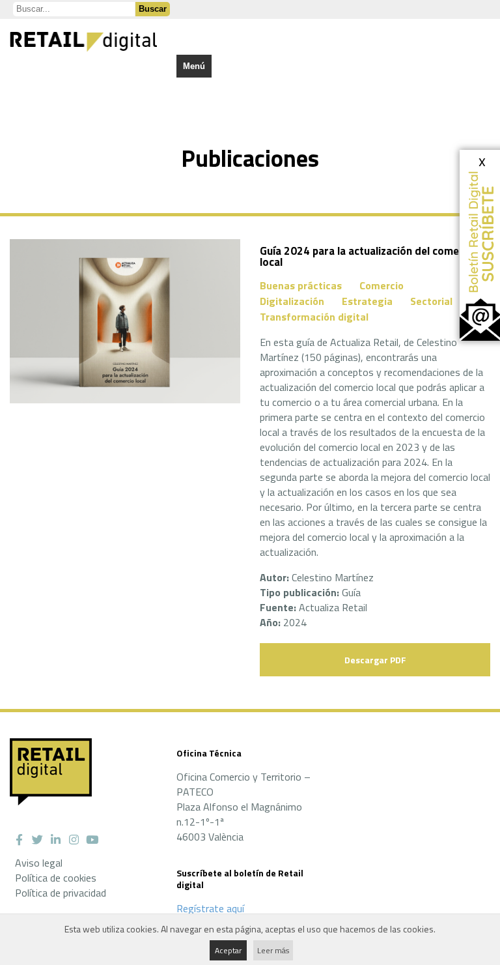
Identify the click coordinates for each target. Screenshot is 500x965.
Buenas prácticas (301, 285)
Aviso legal (38, 863)
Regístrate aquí (210, 908)
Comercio (381, 285)
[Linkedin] (55, 839)
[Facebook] (19, 839)
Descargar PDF (375, 660)
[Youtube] (92, 839)
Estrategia (367, 301)
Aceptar (228, 950)
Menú (194, 66)
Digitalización (292, 301)
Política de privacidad (60, 892)
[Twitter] (37, 839)
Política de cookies (55, 878)
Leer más (273, 950)
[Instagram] (73, 839)
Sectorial (431, 301)
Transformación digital (314, 316)
